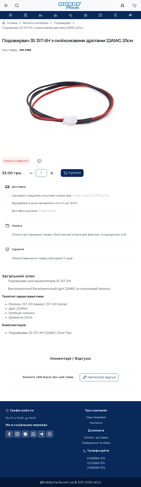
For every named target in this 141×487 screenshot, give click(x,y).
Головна (12, 23)
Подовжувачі (62, 23)
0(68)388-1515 (96, 467)
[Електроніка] (85, 15)
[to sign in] (122, 5)
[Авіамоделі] (10, 15)
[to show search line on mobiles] (17, 5)
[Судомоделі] (55, 15)
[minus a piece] (31, 173)
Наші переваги (96, 417)
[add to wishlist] (39, 161)
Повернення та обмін (96, 443)
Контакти (96, 422)
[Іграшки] (70, 15)
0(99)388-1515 (96, 458)
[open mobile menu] (6, 5)
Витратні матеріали (35, 23)
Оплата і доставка (96, 437)
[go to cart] (134, 5)
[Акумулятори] (100, 15)
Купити (75, 173)
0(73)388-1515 (96, 463)
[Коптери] (25, 15)
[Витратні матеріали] (130, 15)
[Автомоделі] (40, 15)
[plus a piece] (52, 173)
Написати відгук (102, 377)
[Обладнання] (115, 15)
